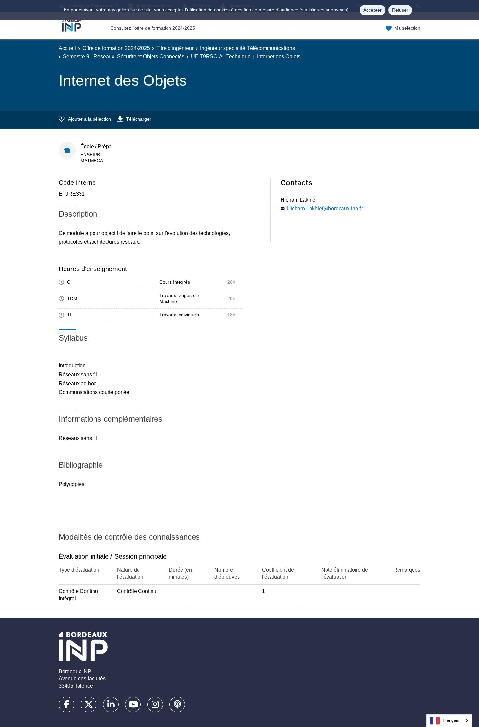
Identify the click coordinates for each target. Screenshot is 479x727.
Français (451, 720)
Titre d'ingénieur (175, 48)
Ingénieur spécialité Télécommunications (247, 48)
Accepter (372, 10)
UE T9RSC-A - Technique (221, 56)
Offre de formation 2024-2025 (116, 48)
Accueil (67, 48)
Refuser (400, 10)
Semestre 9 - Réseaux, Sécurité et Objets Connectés (123, 56)
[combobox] (449, 720)
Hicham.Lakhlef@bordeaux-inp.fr (325, 208)
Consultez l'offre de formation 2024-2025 (152, 28)
